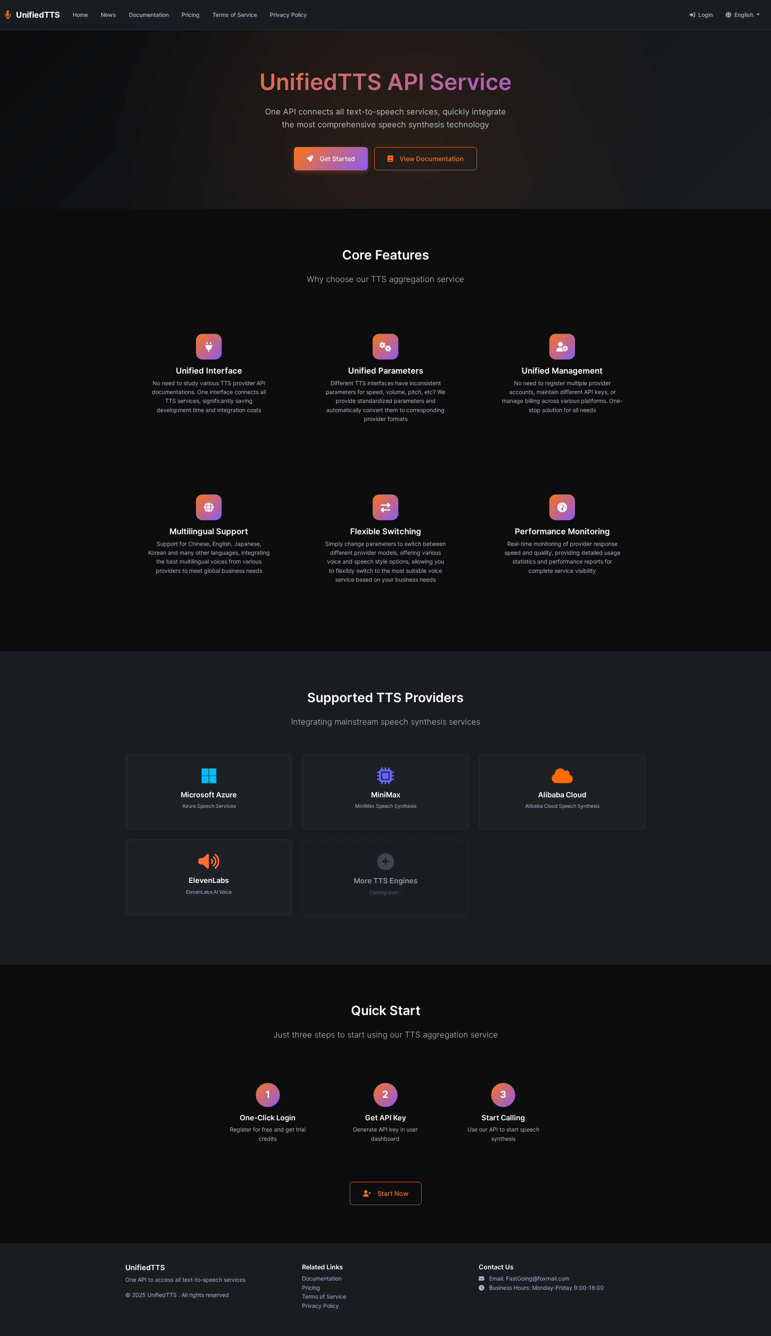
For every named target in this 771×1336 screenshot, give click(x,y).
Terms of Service (234, 14)
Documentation (149, 14)
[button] (742, 14)
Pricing (191, 14)
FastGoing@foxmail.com (537, 1278)
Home (80, 14)
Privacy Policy (288, 14)
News (108, 14)
